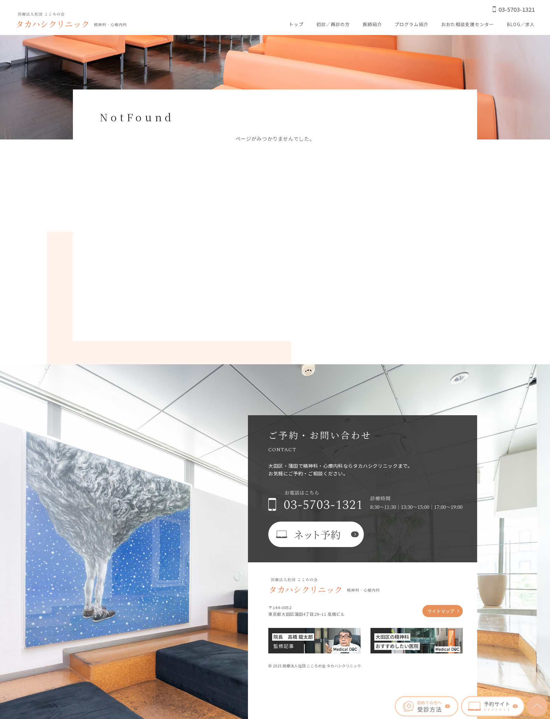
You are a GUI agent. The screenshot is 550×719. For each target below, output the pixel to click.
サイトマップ (440, 611)
